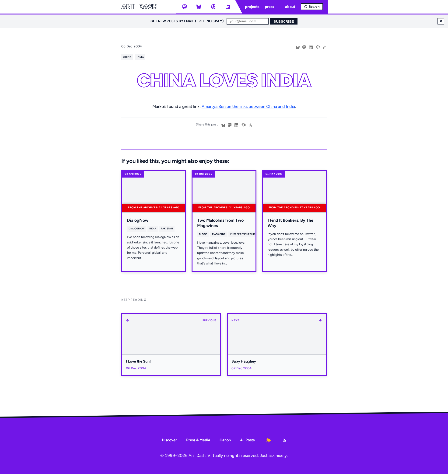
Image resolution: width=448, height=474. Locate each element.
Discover (169, 440)
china (127, 56)
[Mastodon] (184, 7)
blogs (203, 234)
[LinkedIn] (228, 7)
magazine (219, 234)
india (140, 56)
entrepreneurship (243, 234)
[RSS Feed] (284, 440)
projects (252, 6)
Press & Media (198, 440)
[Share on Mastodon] (304, 47)
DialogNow (137, 220)
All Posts (247, 440)
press (269, 6)
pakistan (167, 228)
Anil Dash (139, 7)
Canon (225, 440)
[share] (325, 47)
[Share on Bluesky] (298, 47)
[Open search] (312, 6)
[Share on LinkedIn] (311, 47)
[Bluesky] (199, 7)
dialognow (136, 228)
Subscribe (284, 21)
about (290, 6)
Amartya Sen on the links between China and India (248, 106)
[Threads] (213, 7)
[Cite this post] (317, 46)
